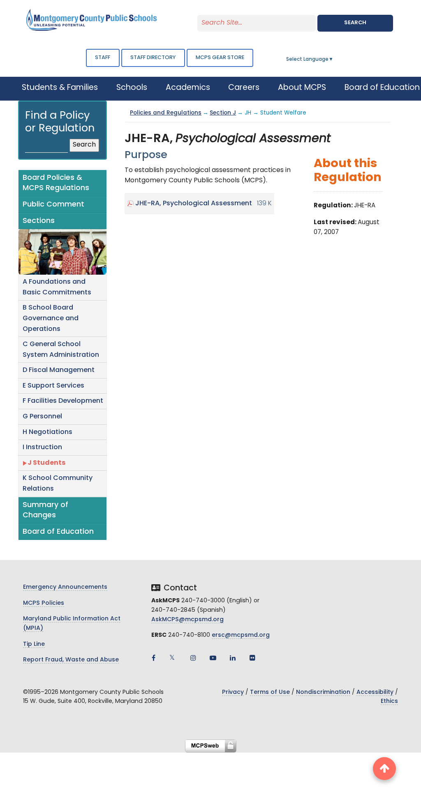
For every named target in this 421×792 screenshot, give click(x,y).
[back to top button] (384, 768)
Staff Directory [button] (153, 57)
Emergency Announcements (65, 587)
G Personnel (42, 416)
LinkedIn (232, 657)
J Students (46, 463)
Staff (102, 57)
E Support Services (53, 386)
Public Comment (53, 204)
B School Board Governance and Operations (51, 318)
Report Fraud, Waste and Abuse (71, 660)
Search (355, 22)
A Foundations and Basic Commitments (57, 287)
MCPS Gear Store (220, 57)
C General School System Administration (61, 349)
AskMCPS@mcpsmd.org (187, 620)
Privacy (233, 692)
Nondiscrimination (323, 692)
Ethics (389, 701)
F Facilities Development (63, 401)
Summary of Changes (45, 510)
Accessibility (374, 692)
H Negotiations (47, 432)
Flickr (252, 657)
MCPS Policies (43, 603)
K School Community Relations (58, 483)
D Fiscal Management (59, 370)
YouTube (213, 657)
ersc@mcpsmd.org (241, 635)
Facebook (153, 657)
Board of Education (58, 531)
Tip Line (34, 644)
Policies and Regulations (165, 113)
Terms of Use (270, 692)
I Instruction (42, 447)
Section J (223, 113)
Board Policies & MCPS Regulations (56, 183)
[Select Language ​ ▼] (333, 59)
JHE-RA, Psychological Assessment (193, 203)
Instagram (193, 657)
